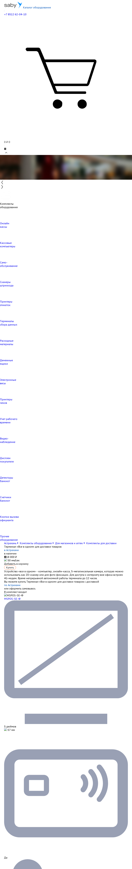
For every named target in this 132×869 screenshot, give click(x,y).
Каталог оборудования (36, 7)
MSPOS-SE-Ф (12, 598)
